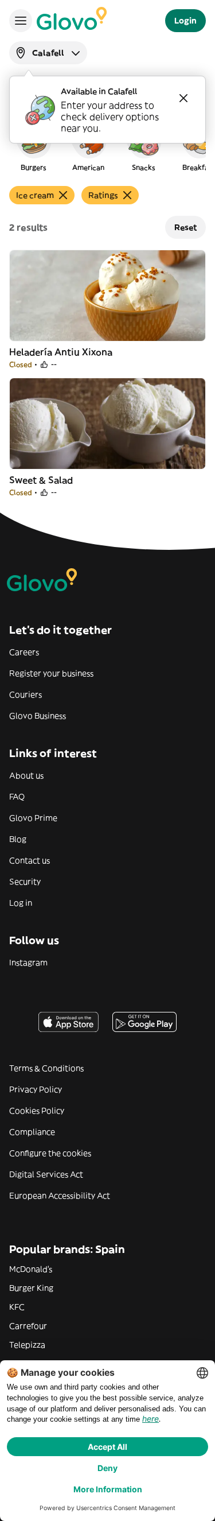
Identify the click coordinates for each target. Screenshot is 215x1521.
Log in (20, 903)
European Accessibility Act (59, 1195)
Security (25, 881)
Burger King (31, 1288)
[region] (107, 145)
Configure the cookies (50, 1153)
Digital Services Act (46, 1174)
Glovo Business (37, 716)
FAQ (17, 796)
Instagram (28, 962)
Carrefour (28, 1326)
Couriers (25, 694)
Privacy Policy (35, 1089)
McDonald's (30, 1269)
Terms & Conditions (46, 1068)
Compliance (32, 1132)
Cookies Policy (36, 1110)
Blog (17, 839)
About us (26, 775)
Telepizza (27, 1345)
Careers (24, 652)
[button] (33, 145)
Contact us (29, 860)
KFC (17, 1307)
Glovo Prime (33, 818)
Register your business (51, 673)
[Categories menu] (20, 20)
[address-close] (183, 98)
